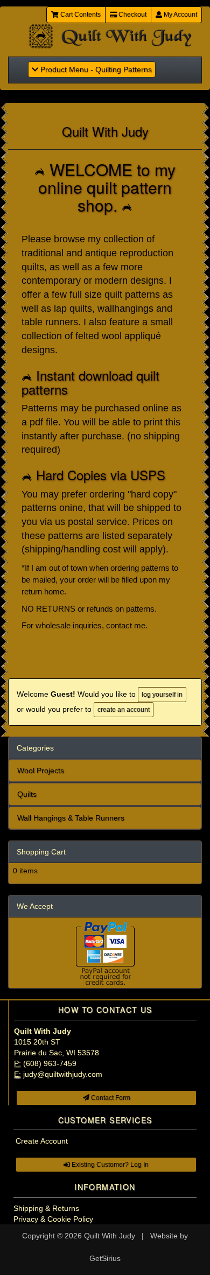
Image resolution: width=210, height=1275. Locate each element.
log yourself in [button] (162, 694)
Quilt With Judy (109, 1235)
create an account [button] (123, 709)
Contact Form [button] (109, 1098)
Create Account (42, 1141)
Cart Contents (80, 14)
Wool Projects (40, 770)
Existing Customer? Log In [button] (109, 1164)
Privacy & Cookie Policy (53, 1219)
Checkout (131, 14)
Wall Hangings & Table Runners (70, 818)
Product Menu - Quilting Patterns (91, 69)
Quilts (27, 794)
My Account (179, 14)
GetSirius (105, 1258)
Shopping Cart (41, 851)
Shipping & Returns (46, 1208)
